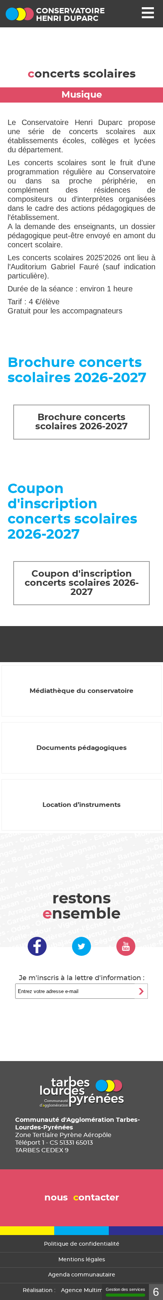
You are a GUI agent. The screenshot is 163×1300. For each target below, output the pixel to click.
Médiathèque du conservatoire (81, 691)
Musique (81, 95)
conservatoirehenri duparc (70, 14)
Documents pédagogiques (81, 748)
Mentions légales (81, 1259)
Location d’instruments (81, 805)
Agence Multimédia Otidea (98, 1290)
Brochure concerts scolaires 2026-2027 (81, 422)
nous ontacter (81, 1197)
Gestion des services (125, 1289)
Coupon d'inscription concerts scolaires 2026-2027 (82, 583)
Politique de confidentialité (81, 1244)
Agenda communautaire (81, 1275)
